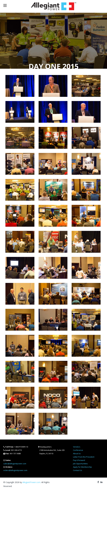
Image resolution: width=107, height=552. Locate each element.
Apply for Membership (82, 467)
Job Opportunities (80, 463)
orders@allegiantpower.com (15, 470)
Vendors (76, 447)
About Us (77, 453)
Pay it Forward (79, 460)
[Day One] (19, 85)
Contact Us (77, 470)
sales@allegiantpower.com (14, 463)
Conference (78, 450)
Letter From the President (83, 457)
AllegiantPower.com (31, 482)
